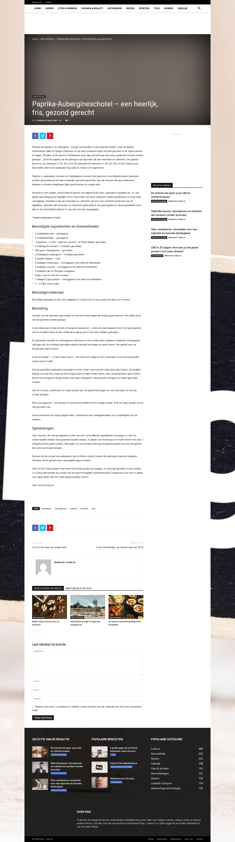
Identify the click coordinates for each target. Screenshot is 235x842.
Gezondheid (114, 8)
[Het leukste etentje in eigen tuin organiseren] (87, 607)
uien (93, 508)
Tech (157, 8)
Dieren (50, 8)
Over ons (188, 839)
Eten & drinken (67, 8)
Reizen (130, 8)
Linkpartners (175, 839)
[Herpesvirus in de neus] (100, 782)
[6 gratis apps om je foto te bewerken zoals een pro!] (100, 751)
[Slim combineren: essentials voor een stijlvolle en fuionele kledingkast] (40, 784)
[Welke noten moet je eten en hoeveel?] (49, 607)
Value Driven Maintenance (123, 763)
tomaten (84, 508)
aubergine (46, 508)
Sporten (144, 8)
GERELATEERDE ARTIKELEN (48, 588)
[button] (199, 8)
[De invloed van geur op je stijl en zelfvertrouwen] (40, 751)
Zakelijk (182, 8)
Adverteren (37, 2)
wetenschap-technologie (121, 767)
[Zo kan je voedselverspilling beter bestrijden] (126, 607)
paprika (73, 508)
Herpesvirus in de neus (122, 778)
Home (37, 8)
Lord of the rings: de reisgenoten (49, 547)
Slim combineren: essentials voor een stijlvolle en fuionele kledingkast (66, 783)
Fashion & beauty (92, 8)
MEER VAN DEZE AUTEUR (78, 588)
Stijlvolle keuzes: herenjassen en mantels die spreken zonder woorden (67, 766)
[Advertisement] (144, 23)
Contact (48, 2)
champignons (61, 508)
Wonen (168, 8)
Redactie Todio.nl (45, 120)
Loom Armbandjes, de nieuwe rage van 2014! (119, 547)
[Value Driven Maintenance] (100, 767)
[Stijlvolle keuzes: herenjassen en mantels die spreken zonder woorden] (40, 767)
